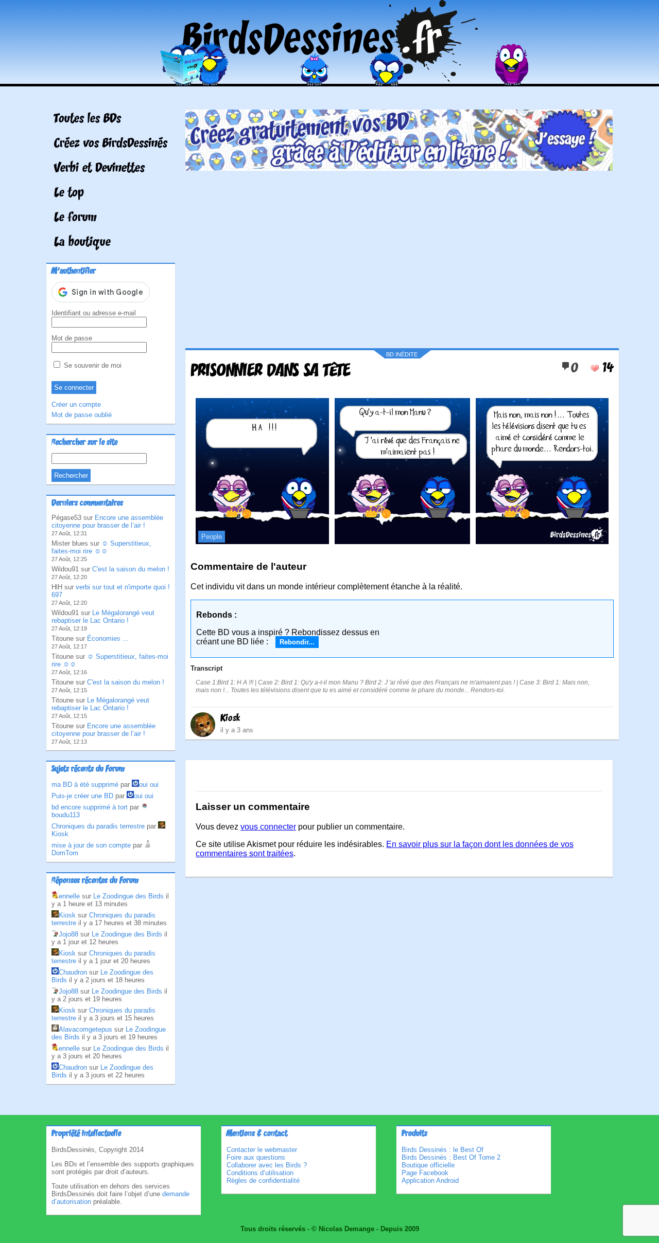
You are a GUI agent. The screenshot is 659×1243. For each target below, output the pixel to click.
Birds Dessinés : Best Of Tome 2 (451, 1157)
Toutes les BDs (87, 119)
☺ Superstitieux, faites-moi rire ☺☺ (101, 547)
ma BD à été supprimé (84, 784)
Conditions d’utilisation (260, 1173)
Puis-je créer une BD (82, 796)
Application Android (430, 1180)
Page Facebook (425, 1173)
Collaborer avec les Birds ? (267, 1165)
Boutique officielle (428, 1165)
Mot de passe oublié (81, 415)
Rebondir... (297, 642)
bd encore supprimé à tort (89, 807)
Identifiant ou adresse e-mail (93, 313)
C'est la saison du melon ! (130, 569)
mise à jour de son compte (91, 845)
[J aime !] (595, 368)
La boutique (82, 242)
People (211, 537)
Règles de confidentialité (263, 1180)
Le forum (75, 218)
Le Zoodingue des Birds (128, 896)
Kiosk (230, 718)
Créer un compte (76, 404)
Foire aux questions (256, 1157)
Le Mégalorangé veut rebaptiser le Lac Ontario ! (102, 616)
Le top (69, 193)
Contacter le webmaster (262, 1150)
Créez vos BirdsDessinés (110, 144)
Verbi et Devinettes (99, 168)
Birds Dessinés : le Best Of (442, 1150)
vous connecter (268, 826)
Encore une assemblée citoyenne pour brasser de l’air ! (107, 521)
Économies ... (108, 638)
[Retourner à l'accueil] (330, 79)
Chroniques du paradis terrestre (98, 826)
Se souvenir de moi (92, 365)
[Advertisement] (399, 256)
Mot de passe (71, 338)
